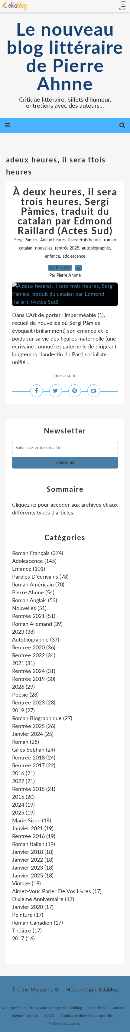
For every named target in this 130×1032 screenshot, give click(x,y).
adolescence (74, 256)
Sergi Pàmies (25, 240)
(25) (33, 734)
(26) (33, 726)
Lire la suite (65, 376)
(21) (23, 773)
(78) (40, 577)
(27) (23, 711)
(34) (33, 655)
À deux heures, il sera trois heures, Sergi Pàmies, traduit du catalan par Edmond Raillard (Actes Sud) (65, 212)
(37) (35, 640)
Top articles (97, 1008)
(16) (23, 939)
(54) (33, 593)
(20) (23, 797)
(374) (37, 553)
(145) (34, 561)
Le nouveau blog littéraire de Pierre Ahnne (65, 57)
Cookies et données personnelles (87, 1015)
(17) (57, 891)
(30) (33, 679)
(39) (37, 624)
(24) (33, 750)
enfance (52, 256)
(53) (34, 600)
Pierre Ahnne (36, 1008)
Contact (118, 1008)
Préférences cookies (64, 1023)
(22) (33, 766)
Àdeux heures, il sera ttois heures (70, 240)
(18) (33, 852)
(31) (23, 663)
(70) (38, 585)
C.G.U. (50, 1015)
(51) (29, 608)
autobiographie (96, 248)
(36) (33, 648)
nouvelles (43, 248)
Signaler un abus (25, 1015)
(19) (23, 805)
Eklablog (108, 990)
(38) (23, 632)
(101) (28, 569)
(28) (25, 695)
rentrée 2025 (67, 248)
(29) (23, 687)
